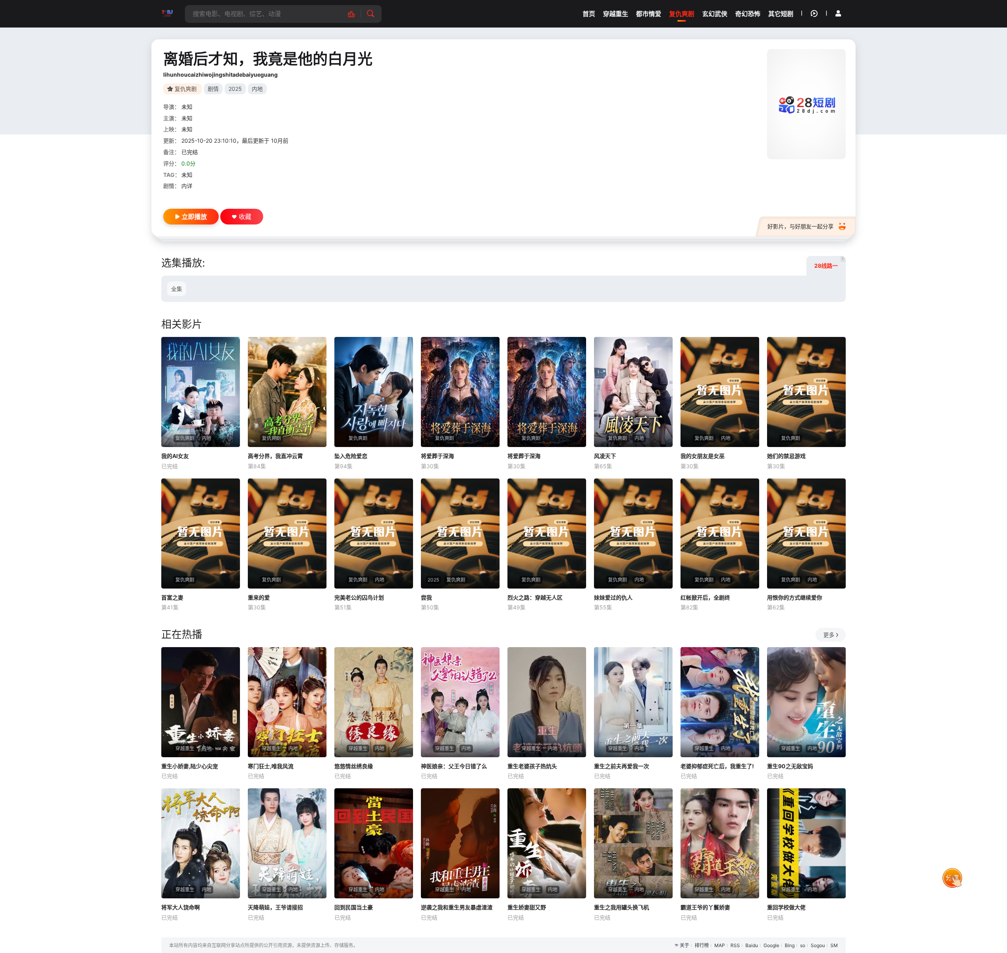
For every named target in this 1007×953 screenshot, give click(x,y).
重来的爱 (259, 597)
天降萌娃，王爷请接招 (275, 907)
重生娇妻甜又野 (526, 907)
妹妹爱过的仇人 (613, 597)
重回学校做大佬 (786, 907)
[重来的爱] (287, 533)
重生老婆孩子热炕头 (532, 766)
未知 (186, 106)
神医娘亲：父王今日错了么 (454, 766)
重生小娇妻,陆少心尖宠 (189, 766)
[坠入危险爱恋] (373, 392)
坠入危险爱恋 (350, 456)
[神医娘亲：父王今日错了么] (460, 702)
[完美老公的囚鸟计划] (373, 533)
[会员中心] (838, 13)
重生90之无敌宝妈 (790, 766)
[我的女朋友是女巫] (720, 392)
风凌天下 (605, 456)
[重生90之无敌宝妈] (806, 702)
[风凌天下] (633, 392)
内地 (257, 88)
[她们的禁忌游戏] (806, 392)
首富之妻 (172, 597)
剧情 (213, 88)
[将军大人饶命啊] (200, 843)
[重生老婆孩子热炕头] (546, 702)
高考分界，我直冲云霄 (275, 456)
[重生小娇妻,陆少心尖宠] (200, 702)
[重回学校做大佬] (806, 843)
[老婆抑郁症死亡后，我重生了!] (720, 702)
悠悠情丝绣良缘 (353, 766)
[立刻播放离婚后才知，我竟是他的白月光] (806, 104)
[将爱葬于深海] (460, 392)
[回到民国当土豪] (373, 843)
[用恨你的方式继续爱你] (806, 533)
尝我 (426, 597)
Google (771, 945)
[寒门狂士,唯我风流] (287, 702)
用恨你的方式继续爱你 (794, 597)
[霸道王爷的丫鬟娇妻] (720, 843)
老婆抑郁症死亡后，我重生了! (717, 766)
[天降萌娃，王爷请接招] (287, 843)
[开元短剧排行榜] (355, 14)
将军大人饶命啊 (180, 907)
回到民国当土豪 (353, 907)
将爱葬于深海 (437, 456)
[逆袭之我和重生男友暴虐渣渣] (460, 843)
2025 (235, 88)
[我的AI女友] (200, 392)
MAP (719, 945)
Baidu (751, 945)
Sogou (818, 945)
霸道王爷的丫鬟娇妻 (705, 907)
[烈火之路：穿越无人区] (546, 533)
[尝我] (460, 533)
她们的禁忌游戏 (786, 456)
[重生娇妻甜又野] (546, 843)
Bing (790, 945)
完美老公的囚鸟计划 (359, 597)
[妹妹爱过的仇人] (633, 533)
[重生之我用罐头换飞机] (633, 843)
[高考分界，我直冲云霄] (287, 392)
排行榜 (702, 945)
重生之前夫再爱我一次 (621, 766)
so (802, 945)
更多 (828, 634)
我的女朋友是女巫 (703, 456)
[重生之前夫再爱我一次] (633, 702)
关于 (684, 945)
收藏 (245, 217)
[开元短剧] (167, 14)
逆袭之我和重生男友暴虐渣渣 (456, 907)
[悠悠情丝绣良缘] (373, 702)
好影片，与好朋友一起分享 (800, 226)
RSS (735, 945)
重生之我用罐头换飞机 (621, 907)
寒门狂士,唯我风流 (270, 766)
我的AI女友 (175, 456)
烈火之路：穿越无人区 (535, 597)
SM (834, 945)
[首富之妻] (200, 533)
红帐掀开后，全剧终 (705, 597)
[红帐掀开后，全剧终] (720, 533)
